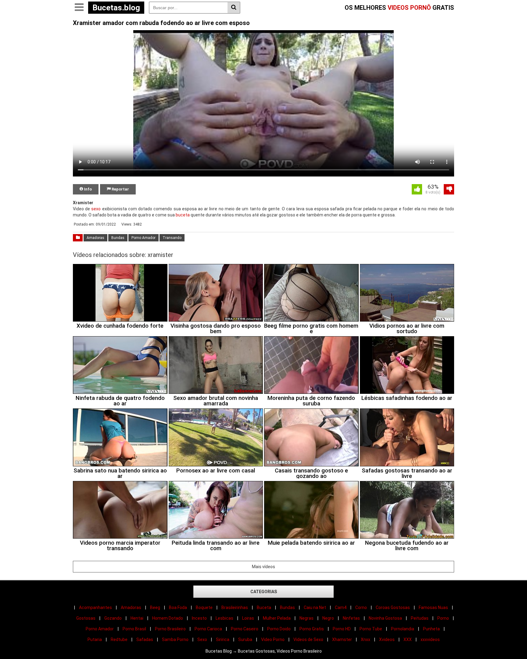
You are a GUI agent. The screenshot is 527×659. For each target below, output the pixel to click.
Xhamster (342, 639)
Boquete (204, 607)
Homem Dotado (167, 618)
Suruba (245, 639)
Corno (361, 607)
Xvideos (387, 639)
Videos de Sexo (308, 639)
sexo (96, 208)
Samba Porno (175, 639)
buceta (183, 214)
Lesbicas (224, 618)
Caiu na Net (315, 607)
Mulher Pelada (277, 618)
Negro (328, 618)
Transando (172, 238)
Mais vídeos (263, 566)
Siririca (222, 639)
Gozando (113, 618)
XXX (407, 639)
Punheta (431, 628)
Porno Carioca (208, 628)
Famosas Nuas (433, 607)
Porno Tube (371, 628)
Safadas (144, 639)
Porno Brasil (134, 628)
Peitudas (419, 618)
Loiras (248, 618)
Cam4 (340, 607)
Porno (443, 618)
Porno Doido (279, 628)
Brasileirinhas (234, 607)
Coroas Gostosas (393, 607)
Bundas (117, 238)
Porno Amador (143, 238)
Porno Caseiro (244, 628)
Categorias (263, 591)
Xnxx (365, 639)
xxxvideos (430, 639)
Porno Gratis (311, 628)
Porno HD (342, 628)
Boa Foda (178, 607)
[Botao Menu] (79, 8)
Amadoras (95, 238)
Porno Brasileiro (170, 628)
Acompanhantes (95, 607)
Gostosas (85, 618)
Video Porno (273, 639)
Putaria (95, 639)
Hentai (137, 618)
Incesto (199, 618)
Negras (306, 618)
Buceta (264, 607)
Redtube (119, 639)
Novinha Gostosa (385, 618)
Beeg (155, 607)
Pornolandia (402, 628)
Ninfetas (351, 618)
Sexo (202, 639)
